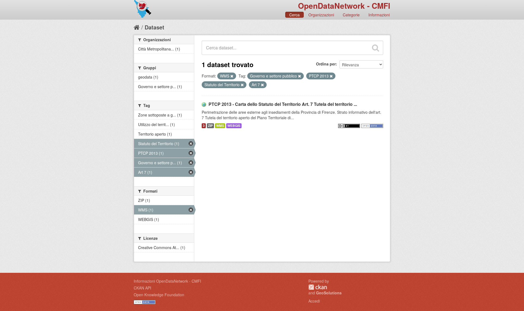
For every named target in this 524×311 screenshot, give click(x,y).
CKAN (317, 287)
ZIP (210, 125)
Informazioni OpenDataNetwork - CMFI (167, 281)
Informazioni (379, 14)
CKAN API (142, 288)
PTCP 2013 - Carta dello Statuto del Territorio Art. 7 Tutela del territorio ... (283, 104)
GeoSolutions (329, 292)
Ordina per (326, 64)
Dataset (154, 27)
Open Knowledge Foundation (159, 294)
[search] (375, 48)
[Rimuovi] (231, 76)
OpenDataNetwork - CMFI (344, 5)
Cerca (294, 14)
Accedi (314, 301)
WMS (220, 125)
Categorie (351, 14)
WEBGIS (233, 125)
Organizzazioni (321, 14)
